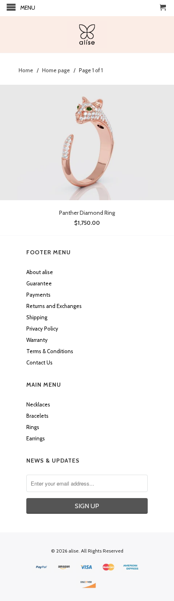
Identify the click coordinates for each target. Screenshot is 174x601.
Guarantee (39, 283)
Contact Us (39, 362)
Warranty (37, 340)
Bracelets (37, 416)
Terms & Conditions (49, 351)
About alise (39, 272)
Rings (32, 427)
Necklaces (38, 404)
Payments (38, 294)
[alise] (87, 34)
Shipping (36, 317)
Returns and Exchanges (54, 306)
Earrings (35, 438)
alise (73, 551)
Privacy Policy (42, 328)
